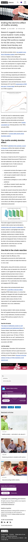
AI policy (11, 534)
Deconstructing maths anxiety (11, 480)
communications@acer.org (7, 504)
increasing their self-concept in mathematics (12, 227)
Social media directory (6, 525)
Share (3, 407)
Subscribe (6, 400)
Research (3, 28)
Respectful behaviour (11, 536)
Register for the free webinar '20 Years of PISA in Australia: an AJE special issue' (13, 358)
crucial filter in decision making (15, 289)
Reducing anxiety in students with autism (14, 457)
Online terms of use (20, 534)
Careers (3, 536)
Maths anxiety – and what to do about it (13, 434)
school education (7, 381)
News (11, 2)
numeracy (5, 378)
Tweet (10, 407)
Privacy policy (23, 400)
